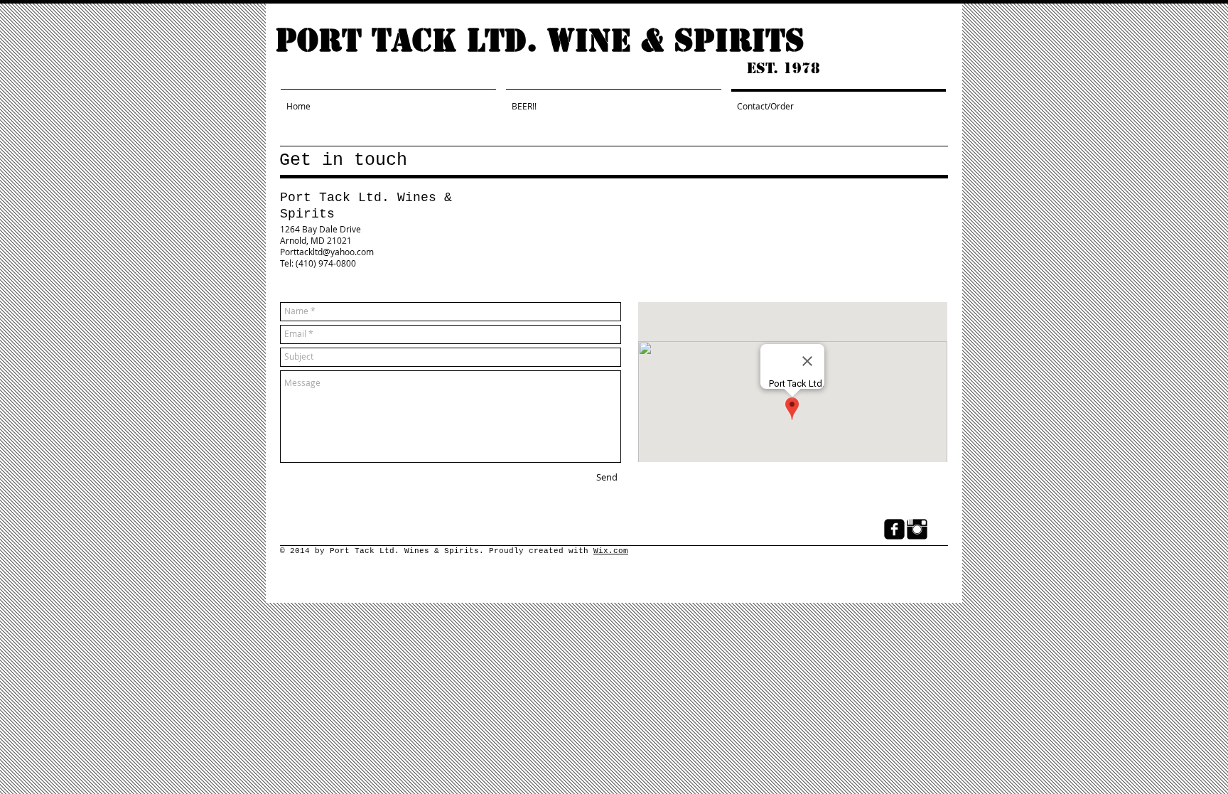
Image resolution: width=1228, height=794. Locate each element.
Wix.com (610, 551)
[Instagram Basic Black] (917, 529)
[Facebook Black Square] (894, 529)
